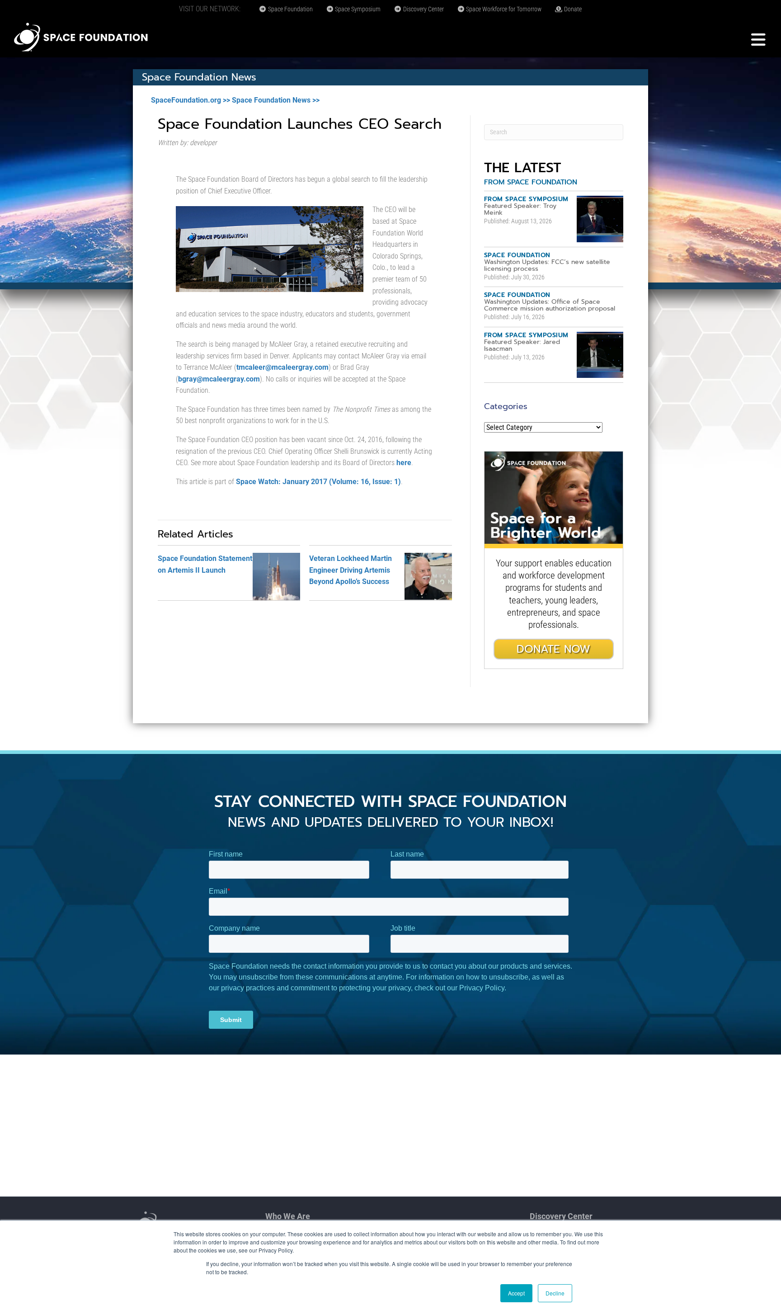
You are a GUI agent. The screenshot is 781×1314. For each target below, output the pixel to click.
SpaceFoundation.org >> (190, 100)
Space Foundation (290, 9)
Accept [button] (516, 1293)
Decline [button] (555, 1293)
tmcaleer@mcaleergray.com (282, 367)
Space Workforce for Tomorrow (503, 9)
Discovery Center (423, 9)
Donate (572, 9)
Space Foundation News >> (276, 100)
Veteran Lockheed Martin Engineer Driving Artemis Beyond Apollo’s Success (350, 570)
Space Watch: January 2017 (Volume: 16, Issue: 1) (318, 481)
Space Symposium (357, 9)
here (403, 462)
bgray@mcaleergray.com (219, 379)
